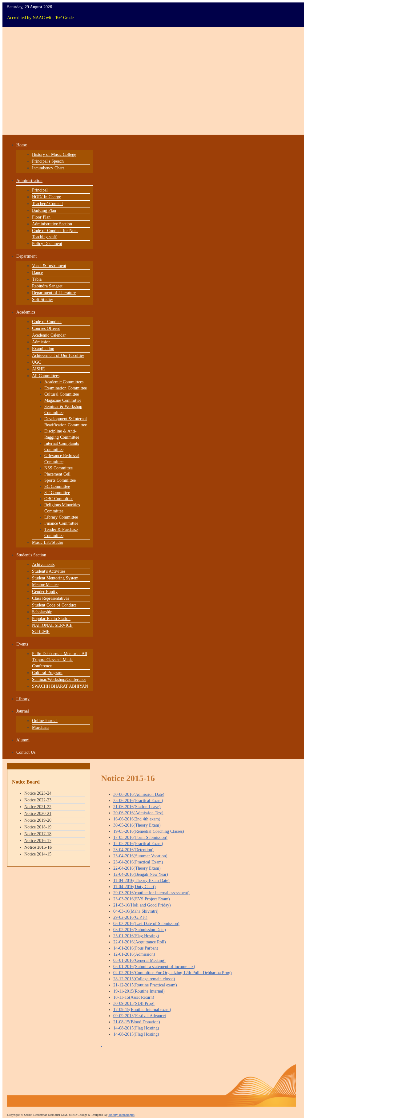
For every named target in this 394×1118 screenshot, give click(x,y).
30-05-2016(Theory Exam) (137, 825)
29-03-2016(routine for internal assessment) (151, 893)
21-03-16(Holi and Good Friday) (142, 905)
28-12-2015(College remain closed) (144, 979)
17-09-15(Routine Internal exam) (142, 1009)
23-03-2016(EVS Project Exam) (141, 899)
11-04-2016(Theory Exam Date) (141, 880)
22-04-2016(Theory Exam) (137, 868)
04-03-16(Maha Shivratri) (136, 911)
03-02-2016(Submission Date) (139, 929)
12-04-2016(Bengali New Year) (140, 874)
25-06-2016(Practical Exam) (138, 800)
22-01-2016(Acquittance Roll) (139, 942)
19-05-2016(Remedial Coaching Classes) (148, 831)
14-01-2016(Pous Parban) (135, 948)
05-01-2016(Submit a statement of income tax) (154, 966)
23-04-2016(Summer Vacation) (140, 856)
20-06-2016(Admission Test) (138, 813)
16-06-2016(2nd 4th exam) (136, 819)
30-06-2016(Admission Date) (138, 794)
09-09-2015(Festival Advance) (139, 1015)
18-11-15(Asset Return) (133, 997)
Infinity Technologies (121, 1114)
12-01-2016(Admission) (134, 954)
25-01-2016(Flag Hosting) (136, 936)
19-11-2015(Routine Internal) (139, 991)
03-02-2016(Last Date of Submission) (146, 923)
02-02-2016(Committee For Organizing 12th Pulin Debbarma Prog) (172, 972)
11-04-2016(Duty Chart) (134, 886)
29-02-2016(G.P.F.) (130, 917)
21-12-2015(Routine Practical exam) (145, 985)
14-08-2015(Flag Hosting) (136, 1028)
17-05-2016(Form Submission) (140, 837)
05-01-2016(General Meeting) (139, 960)
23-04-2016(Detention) (133, 849)
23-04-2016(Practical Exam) (138, 862)
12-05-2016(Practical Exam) (138, 843)
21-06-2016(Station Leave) (137, 806)
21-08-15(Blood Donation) (136, 1022)
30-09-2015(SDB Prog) (134, 1003)
